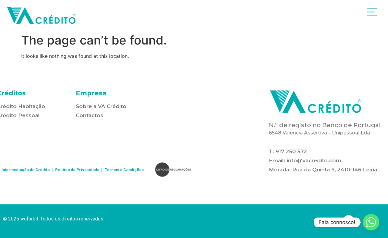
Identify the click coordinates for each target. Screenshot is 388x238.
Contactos (89, 115)
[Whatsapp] (371, 222)
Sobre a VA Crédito (101, 106)
